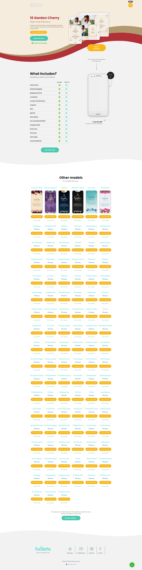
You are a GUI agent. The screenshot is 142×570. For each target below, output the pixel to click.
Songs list (33, 105)
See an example (96, 48)
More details (36, 220)
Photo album (34, 117)
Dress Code (33, 129)
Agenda (32, 113)
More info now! (39, 38)
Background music (36, 93)
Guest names (34, 85)
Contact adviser (70, 518)
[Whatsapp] (132, 565)
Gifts (31, 109)
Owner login (33, 137)
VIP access (33, 133)
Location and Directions (37, 101)
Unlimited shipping (36, 89)
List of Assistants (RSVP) (37, 121)
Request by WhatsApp (40, 43)
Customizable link (35, 141)
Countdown (33, 97)
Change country (72, 564)
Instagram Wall (35, 125)
